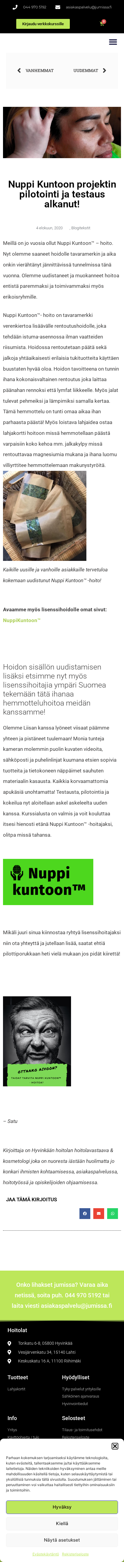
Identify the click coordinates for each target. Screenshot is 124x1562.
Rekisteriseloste (75, 1554)
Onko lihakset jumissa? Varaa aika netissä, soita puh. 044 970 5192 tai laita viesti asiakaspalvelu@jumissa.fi (62, 1295)
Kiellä (62, 1523)
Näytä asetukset (62, 1540)
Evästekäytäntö (46, 1554)
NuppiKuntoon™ (22, 620)
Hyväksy (62, 1507)
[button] (115, 1446)
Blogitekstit (80, 228)
